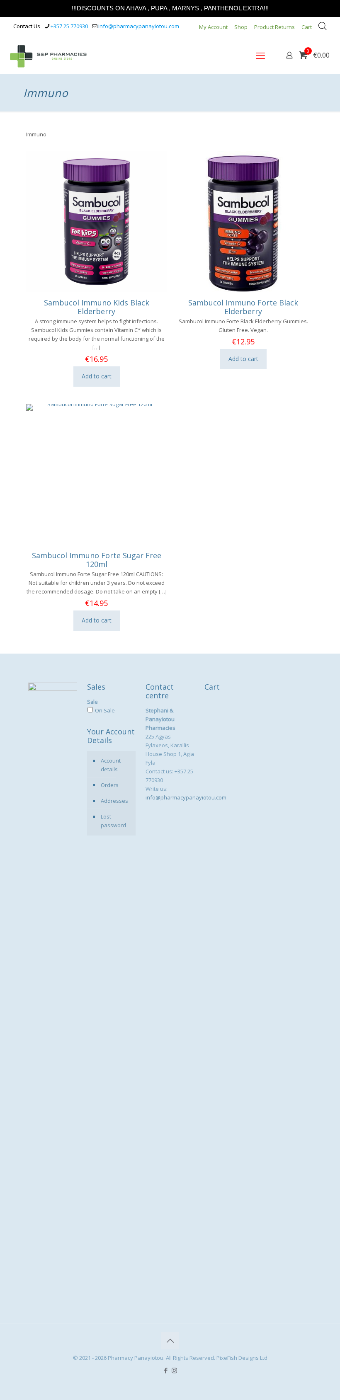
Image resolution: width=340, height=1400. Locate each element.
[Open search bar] (322, 26)
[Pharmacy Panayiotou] (48, 55)
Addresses (114, 800)
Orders (110, 785)
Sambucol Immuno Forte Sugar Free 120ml (96, 559)
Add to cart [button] (97, 376)
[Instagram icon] (174, 1370)
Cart (306, 27)
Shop (241, 27)
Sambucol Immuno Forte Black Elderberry (243, 307)
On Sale (105, 710)
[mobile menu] (260, 55)
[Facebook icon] (166, 1370)
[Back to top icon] (170, 1340)
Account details (111, 765)
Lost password (113, 821)
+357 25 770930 (69, 26)
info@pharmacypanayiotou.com (138, 26)
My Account (213, 27)
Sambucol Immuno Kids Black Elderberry (96, 307)
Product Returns (274, 27)
